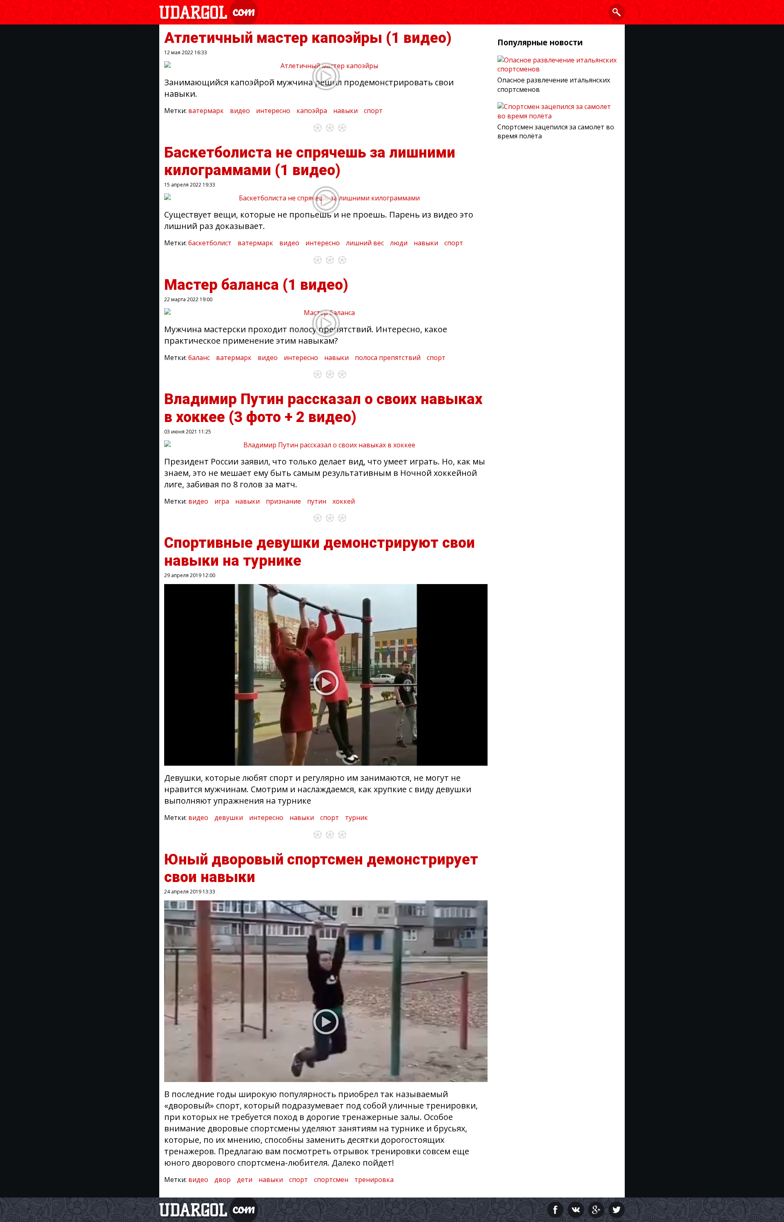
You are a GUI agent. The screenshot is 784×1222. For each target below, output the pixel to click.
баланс (199, 357)
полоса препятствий (388, 357)
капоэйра (311, 110)
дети (244, 1179)
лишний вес (365, 242)
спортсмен (331, 1179)
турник (356, 817)
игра (221, 501)
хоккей (343, 501)
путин (316, 501)
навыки (345, 110)
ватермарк (206, 110)
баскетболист (210, 242)
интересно (273, 110)
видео (240, 110)
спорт (373, 110)
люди (399, 242)
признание (283, 501)
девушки (228, 817)
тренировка (374, 1179)
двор (222, 1179)
